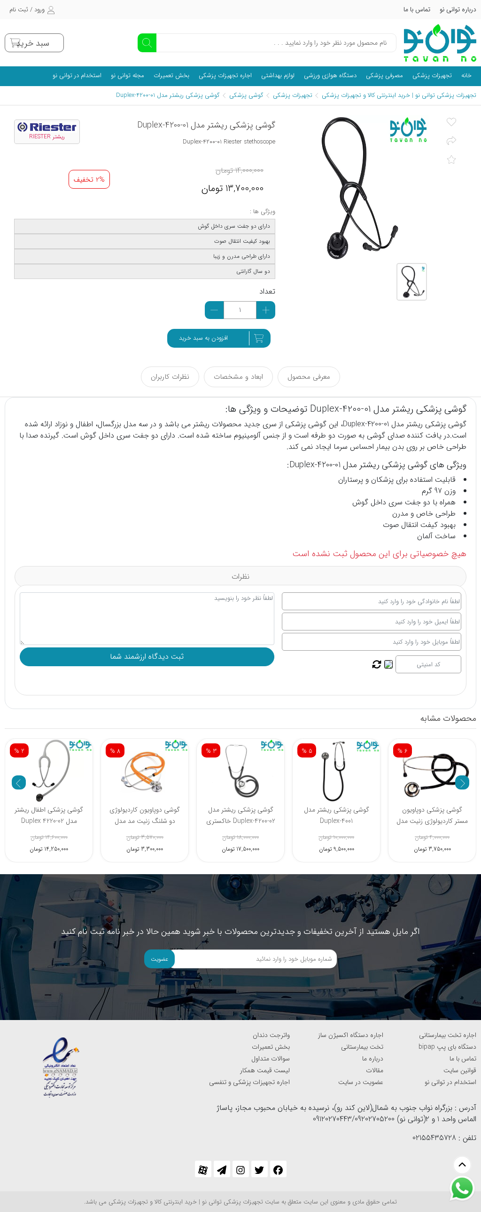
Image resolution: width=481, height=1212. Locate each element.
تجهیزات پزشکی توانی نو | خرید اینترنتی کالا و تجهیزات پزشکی (399, 95)
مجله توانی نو (127, 75)
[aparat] (203, 1169)
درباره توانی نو (458, 9)
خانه (466, 75)
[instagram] (241, 1169)
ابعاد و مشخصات (238, 377)
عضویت (159, 959)
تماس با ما (416, 9)
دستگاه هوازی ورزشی (330, 75)
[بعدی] (462, 782)
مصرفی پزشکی (384, 75)
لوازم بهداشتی (278, 75)
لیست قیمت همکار (265, 1070)
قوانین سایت (459, 1070)
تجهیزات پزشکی (432, 75)
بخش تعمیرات (171, 75)
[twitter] (259, 1169)
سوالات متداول (270, 1058)
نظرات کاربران (170, 377)
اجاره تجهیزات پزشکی (225, 75)
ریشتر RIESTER (47, 137)
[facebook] (278, 1169)
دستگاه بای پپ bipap (447, 1047)
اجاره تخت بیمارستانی (447, 1035)
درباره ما (372, 1058)
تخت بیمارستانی (362, 1047)
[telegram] (222, 1169)
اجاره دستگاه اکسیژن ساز (350, 1035)
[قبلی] (19, 782)
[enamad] (61, 1063)
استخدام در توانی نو (77, 75)
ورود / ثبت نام (27, 10)
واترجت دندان (271, 1035)
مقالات (374, 1070)
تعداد (267, 291)
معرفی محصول (308, 377)
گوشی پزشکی (245, 95)
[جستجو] (147, 42)
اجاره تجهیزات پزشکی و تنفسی (249, 1082)
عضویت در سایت (360, 1082)
